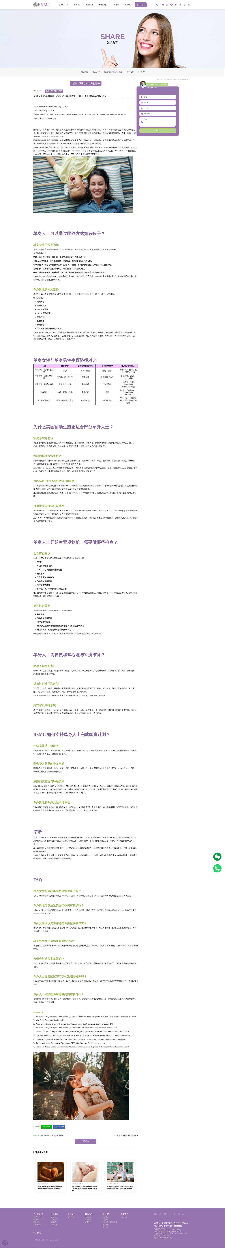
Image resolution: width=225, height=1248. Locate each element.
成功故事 (128, 5)
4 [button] (82, 1204)
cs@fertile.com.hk (165, 1238)
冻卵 (123, 133)
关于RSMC (64, 5)
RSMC (42, 118)
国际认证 (36, 1222)
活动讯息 (88, 1217)
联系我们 (140, 5)
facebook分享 (59, 1126)
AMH (55, 276)
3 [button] (78, 1204)
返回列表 (85, 1141)
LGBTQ (141, 72)
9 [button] (100, 1204)
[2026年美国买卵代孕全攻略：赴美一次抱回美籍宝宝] (120, 1172)
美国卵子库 (54, 1220)
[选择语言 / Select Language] (157, 4)
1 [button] (71, 1204)
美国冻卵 (96, 72)
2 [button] (75, 1204)
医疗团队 (90, 5)
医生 (102, 486)
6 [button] (89, 1204)
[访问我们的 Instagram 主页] (184, 4)
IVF (82, 114)
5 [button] (85, 1204)
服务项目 (77, 5)
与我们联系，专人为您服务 (86, 83)
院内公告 (88, 1220)
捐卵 (135, 133)
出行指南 (130, 72)
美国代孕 (95, 336)
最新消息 (103, 5)
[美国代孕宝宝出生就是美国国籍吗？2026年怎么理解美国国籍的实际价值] (50, 1172)
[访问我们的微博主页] (175, 4)
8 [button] (96, 1204)
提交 (157, 130)
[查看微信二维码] (162, 4)
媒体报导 (88, 1222)
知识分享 (115, 5)
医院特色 (36, 1220)
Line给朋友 (46, 1126)
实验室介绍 (37, 1224)
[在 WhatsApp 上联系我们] (167, 4)
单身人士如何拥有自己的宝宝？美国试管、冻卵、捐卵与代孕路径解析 (42, 5)
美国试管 (84, 72)
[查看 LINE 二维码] (171, 4)
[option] (50, 1177)
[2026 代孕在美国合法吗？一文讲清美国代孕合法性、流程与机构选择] (85, 1172)
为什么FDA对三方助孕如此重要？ (52, 1135)
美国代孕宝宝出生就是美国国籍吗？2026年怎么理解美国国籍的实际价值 (50, 1188)
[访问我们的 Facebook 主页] (180, 4)
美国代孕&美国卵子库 (182, 79)
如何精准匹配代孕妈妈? (128, 1135)
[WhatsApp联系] (217, 868)
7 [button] (93, 1204)
